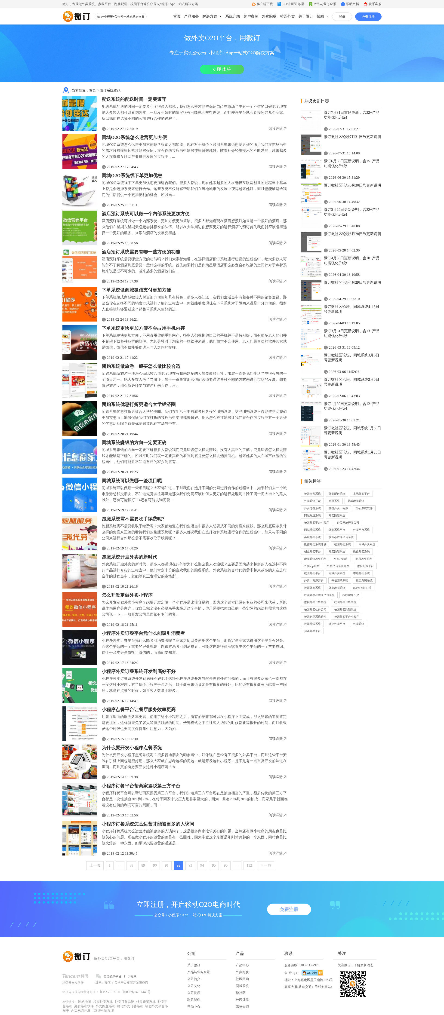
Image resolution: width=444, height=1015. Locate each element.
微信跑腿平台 (365, 566)
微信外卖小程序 (338, 508)
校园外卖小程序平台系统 (319, 595)
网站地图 (84, 1001)
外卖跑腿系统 (337, 515)
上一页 (95, 865)
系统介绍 (232, 16)
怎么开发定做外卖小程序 (127, 595)
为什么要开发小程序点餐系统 (132, 747)
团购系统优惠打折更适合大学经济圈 (139, 404)
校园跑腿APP (350, 595)
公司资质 (193, 993)
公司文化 (193, 986)
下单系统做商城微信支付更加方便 (136, 289)
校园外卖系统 (342, 544)
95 (214, 865)
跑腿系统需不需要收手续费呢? (133, 518)
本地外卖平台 (361, 493)
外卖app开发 (311, 566)
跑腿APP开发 (364, 559)
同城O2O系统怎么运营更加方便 (134, 137)
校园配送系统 (312, 624)
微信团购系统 (339, 580)
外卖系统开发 (312, 501)
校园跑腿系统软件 (315, 616)
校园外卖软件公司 (315, 609)
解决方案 (209, 16)
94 (202, 865)
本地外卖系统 (361, 573)
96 (226, 865)
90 (155, 865)
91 (167, 865)
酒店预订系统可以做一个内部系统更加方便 (146, 213)
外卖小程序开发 (314, 580)
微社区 (241, 993)
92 (178, 865)
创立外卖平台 (312, 551)
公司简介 (193, 979)
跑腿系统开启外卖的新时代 (129, 556)
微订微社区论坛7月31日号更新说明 (352, 137)
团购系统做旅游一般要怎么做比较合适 (141, 366)
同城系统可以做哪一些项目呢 (132, 480)
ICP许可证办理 (293, 4)
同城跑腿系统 (312, 515)
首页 (177, 16)
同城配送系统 (312, 529)
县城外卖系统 (312, 537)
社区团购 (242, 979)
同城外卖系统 (367, 544)
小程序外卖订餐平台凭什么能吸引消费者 (143, 633)
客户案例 (251, 16)
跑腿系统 (334, 501)
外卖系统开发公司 (348, 522)
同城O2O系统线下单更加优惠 (132, 175)
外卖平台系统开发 (338, 566)
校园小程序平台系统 (341, 537)
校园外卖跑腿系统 (345, 609)
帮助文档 (352, 4)
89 (143, 865)
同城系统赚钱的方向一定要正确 (134, 442)
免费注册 (368, 16)
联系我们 (193, 1000)
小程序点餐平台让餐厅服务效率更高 (139, 709)
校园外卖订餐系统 (345, 602)
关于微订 (305, 16)
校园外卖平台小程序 (316, 522)
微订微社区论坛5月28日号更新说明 (352, 234)
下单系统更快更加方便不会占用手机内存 (143, 328)
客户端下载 (265, 4)
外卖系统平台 (337, 529)
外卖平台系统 (361, 529)
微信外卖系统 (361, 551)
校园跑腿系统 (364, 580)
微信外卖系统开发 (315, 544)
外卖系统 (358, 624)
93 (190, 865)
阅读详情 (276, 128)
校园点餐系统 (312, 493)
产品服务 (191, 16)
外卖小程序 (341, 559)
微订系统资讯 (110, 90)
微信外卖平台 (337, 624)
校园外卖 (287, 16)
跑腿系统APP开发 (315, 559)
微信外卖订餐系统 (315, 602)
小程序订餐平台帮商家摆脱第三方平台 (141, 785)
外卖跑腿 (269, 16)
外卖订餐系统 (312, 508)
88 (131, 865)
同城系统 (242, 986)
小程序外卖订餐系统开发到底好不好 (139, 671)
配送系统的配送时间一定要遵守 (134, 99)
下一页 (265, 865)
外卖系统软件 (364, 508)
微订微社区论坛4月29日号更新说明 (352, 282)
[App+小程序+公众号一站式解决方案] (76, 16)
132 (249, 865)
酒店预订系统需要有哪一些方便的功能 (141, 251)
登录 (342, 16)
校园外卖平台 (312, 573)
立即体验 (222, 69)
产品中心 (242, 965)
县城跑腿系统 (356, 501)
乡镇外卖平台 (312, 631)
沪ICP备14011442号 (137, 992)
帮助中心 (193, 1007)
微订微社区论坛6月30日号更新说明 (352, 185)
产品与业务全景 (325, 4)
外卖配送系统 (337, 493)
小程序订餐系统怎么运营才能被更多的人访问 (148, 823)
